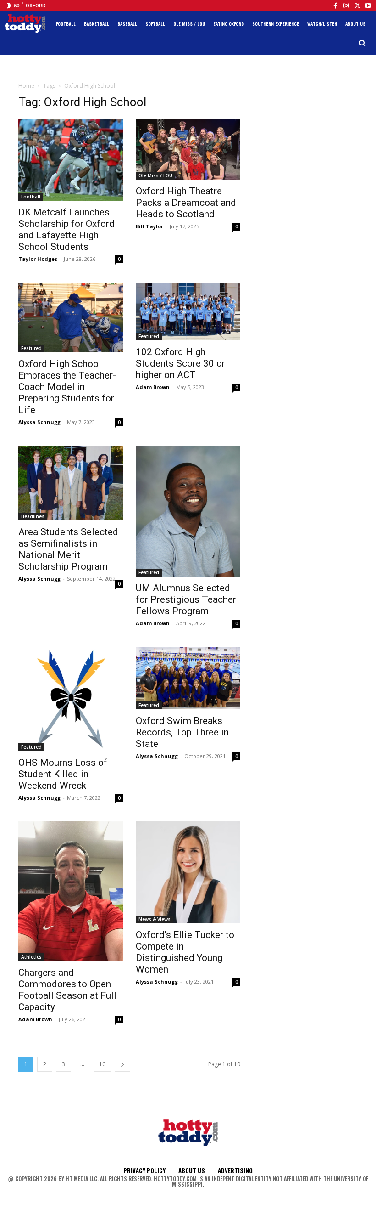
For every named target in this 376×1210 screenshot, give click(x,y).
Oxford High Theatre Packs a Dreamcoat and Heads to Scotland (186, 203)
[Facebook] (335, 5)
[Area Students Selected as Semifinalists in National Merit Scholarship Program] (70, 483)
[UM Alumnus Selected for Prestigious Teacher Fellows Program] (188, 511)
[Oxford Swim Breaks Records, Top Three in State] (188, 678)
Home (26, 86)
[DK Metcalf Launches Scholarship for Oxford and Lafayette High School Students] (70, 160)
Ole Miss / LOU (155, 175)
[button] (362, 43)
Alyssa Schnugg (39, 421)
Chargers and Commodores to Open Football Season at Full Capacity (67, 989)
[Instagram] (346, 5)
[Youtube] (368, 5)
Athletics (31, 957)
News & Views (154, 919)
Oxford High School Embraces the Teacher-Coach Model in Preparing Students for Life (67, 386)
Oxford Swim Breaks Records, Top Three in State (182, 732)
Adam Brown (153, 387)
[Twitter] (357, 5)
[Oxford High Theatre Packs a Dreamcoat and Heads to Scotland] (188, 149)
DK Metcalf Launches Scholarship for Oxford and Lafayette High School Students (66, 229)
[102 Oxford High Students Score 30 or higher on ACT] (188, 311)
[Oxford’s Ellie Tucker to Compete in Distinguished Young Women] (188, 872)
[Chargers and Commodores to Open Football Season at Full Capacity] (70, 891)
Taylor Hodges (37, 258)
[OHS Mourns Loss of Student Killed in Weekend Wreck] (70, 699)
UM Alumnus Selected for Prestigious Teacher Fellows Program (186, 599)
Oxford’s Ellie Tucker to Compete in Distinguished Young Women (185, 952)
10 (102, 1064)
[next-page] (122, 1064)
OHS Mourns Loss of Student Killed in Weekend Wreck (62, 774)
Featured (31, 348)
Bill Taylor (149, 226)
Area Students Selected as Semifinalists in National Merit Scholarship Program (68, 549)
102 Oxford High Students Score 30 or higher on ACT (180, 363)
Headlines (32, 516)
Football (30, 196)
